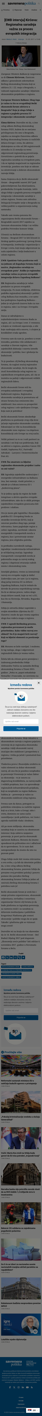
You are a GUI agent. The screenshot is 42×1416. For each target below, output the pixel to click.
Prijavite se (21, 729)
